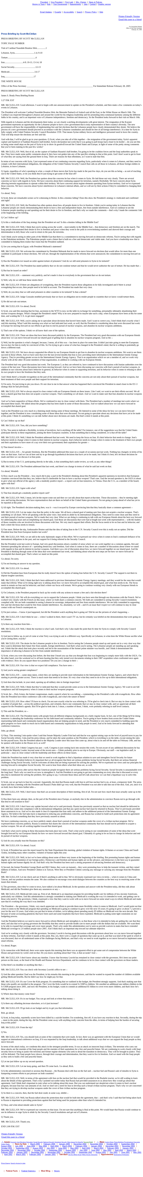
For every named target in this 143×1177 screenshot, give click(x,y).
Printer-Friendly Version (129, 16)
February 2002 (7, 1152)
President (44, 2)
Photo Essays (5, 1163)
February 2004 (81, 1146)
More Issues (71, 1142)
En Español (79, 1142)
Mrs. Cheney (81, 2)
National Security (48, 1142)
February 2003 (113, 1148)
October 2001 (69, 1152)
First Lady (69, 2)
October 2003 (6, 1148)
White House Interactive (89, 1154)
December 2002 (7, 1150)
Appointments (75, 4)
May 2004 (43, 1146)
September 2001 (85, 1152)
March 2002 (131, 1150)
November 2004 (96, 1144)
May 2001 (137, 1152)
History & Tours (38, 4)
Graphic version (104, 4)
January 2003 (127, 1148)
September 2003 (22, 1148)
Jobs (86, 4)
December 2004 (80, 1144)
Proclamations (128, 1142)
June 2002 (95, 1150)
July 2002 (83, 1150)
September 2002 (55, 1150)
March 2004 (67, 1146)
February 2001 (35, 1154)
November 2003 (128, 1146)
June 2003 (62, 1148)
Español (58, 12)
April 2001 (8, 1154)
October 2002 (39, 1150)
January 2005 (64, 1144)
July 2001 (113, 1152)
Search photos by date (18, 1163)
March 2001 (21, 1154)
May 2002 (107, 1150)
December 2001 (37, 1152)
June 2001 (125, 1152)
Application (125, 1154)
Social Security (38, 1142)
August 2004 (6, 1146)
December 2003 (112, 1146)
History (57, 1171)
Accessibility (69, 12)
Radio (8, 1144)
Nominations (118, 1154)
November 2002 (24, 1150)
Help (101, 12)
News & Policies (95, 2)
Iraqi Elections (21, 1142)
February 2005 (49, 1144)
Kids (49, 4)
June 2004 (31, 1146)
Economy (13, 1142)
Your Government (60, 4)
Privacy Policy (91, 12)
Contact (93, 4)
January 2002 (21, 1152)
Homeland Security (61, 1142)
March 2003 (98, 1148)
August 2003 (38, 1148)
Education (29, 1142)
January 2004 (96, 1146)
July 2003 (50, 1148)
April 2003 (86, 1148)
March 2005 (35, 1144)
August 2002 (71, 1150)
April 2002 (119, 1150)
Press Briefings (119, 1142)
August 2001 (101, 1152)
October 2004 (112, 1144)
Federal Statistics (28, 1171)
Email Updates (46, 12)
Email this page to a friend (130, 19)
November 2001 (54, 1152)
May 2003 (74, 1148)
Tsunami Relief (88, 1142)
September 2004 (127, 1144)
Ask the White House (75, 1154)
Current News (109, 1142)
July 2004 (19, 1146)
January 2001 (50, 1154)
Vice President (57, 2)
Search (79, 12)
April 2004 (54, 1146)
